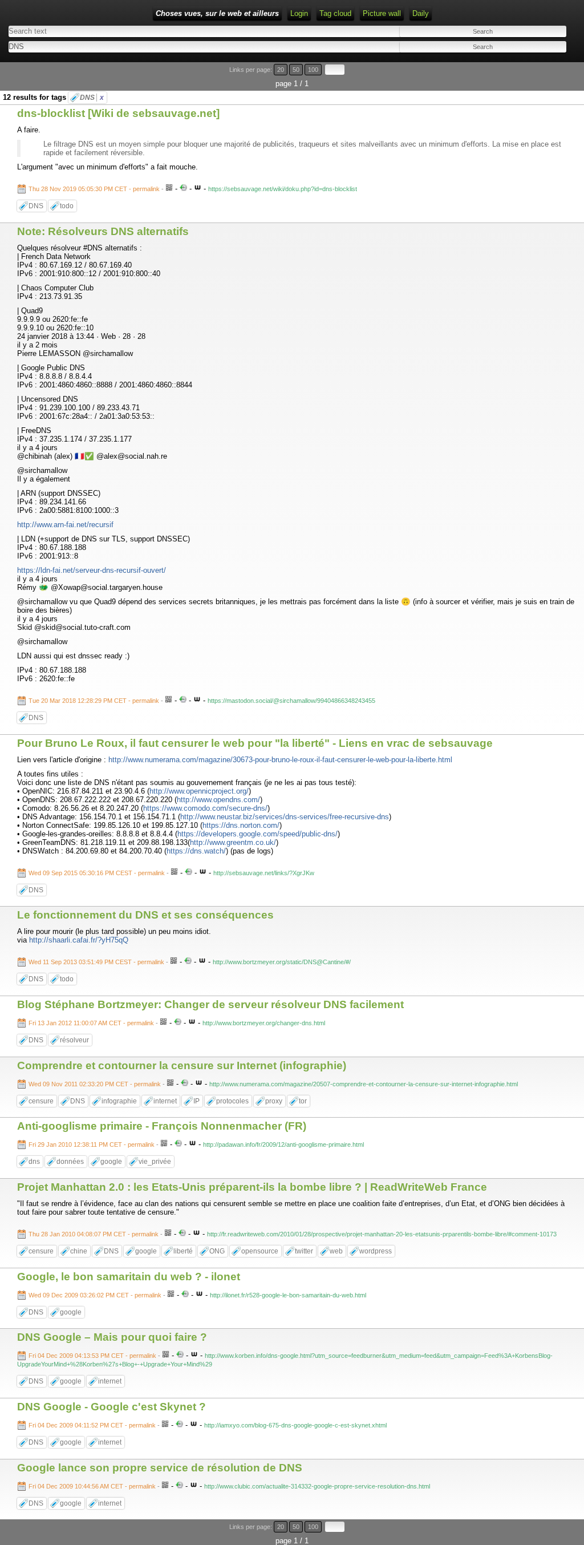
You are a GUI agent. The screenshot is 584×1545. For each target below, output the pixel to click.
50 (296, 69)
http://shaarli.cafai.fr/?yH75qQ (78, 940)
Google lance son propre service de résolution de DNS (159, 1468)
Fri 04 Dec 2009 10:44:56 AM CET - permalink (92, 1486)
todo (67, 206)
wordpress (375, 1251)
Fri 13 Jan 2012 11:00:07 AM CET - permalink (91, 1023)
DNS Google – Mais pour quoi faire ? (112, 1337)
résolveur (74, 1040)
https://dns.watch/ (196, 851)
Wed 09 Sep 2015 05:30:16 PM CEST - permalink (97, 872)
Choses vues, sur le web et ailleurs (217, 13)
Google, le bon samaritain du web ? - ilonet (128, 1277)
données (70, 1162)
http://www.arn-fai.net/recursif (65, 524)
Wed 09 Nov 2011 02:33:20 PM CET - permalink (95, 1084)
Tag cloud (335, 13)
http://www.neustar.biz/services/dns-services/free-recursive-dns (284, 816)
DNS (92, 98)
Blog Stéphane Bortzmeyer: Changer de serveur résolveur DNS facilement (210, 1004)
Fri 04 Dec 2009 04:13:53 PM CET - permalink (92, 1355)
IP (196, 1101)
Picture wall (382, 13)
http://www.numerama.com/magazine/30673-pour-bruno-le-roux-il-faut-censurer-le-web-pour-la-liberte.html (280, 759)
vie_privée (155, 1162)
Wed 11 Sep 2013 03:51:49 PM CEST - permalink (96, 961)
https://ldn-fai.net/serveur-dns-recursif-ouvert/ (91, 570)
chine (78, 1251)
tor (303, 1101)
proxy (273, 1101)
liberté (183, 1251)
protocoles (232, 1101)
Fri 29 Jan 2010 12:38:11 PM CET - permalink (92, 1144)
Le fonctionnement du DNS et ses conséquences (145, 915)
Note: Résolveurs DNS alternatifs (103, 231)
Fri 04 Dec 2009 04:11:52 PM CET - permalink (92, 1425)
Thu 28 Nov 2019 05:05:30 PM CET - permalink (94, 188)
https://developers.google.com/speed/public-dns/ (257, 834)
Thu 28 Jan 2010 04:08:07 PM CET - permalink (94, 1234)
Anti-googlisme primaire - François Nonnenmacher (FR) (161, 1126)
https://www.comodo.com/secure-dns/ (205, 808)
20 (280, 69)
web (336, 1251)
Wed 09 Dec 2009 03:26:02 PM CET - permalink (95, 1295)
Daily (420, 13)
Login (299, 13)
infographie (119, 1101)
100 (313, 69)
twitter (304, 1251)
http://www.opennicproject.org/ (199, 791)
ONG (217, 1251)
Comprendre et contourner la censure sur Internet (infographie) (181, 1065)
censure (41, 1101)
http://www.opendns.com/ (218, 799)
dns (34, 1162)
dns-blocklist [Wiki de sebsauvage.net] (118, 113)
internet (165, 1101)
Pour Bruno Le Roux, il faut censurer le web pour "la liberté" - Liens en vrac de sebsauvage (255, 743)
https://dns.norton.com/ (240, 825)
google (111, 1162)
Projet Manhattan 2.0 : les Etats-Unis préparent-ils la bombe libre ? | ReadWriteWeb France (252, 1187)
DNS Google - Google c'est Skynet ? (111, 1407)
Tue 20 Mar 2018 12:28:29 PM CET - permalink (94, 700)
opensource (259, 1251)
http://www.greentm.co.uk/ (233, 842)
